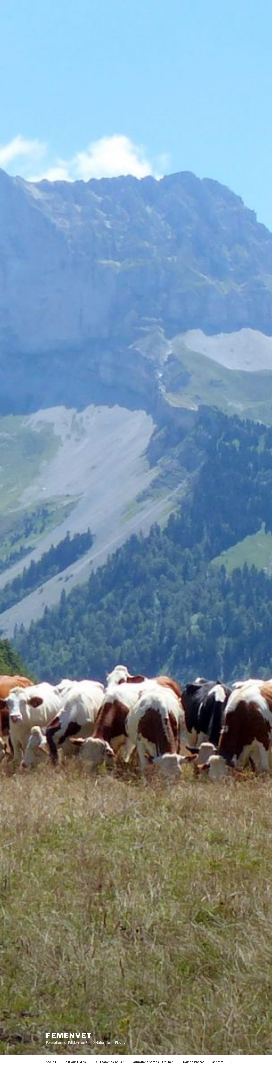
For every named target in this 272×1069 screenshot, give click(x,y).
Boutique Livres (75, 1062)
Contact (218, 1062)
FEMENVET (69, 1035)
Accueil (51, 1062)
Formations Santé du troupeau (153, 1062)
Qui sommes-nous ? (110, 1062)
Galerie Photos (193, 1062)
